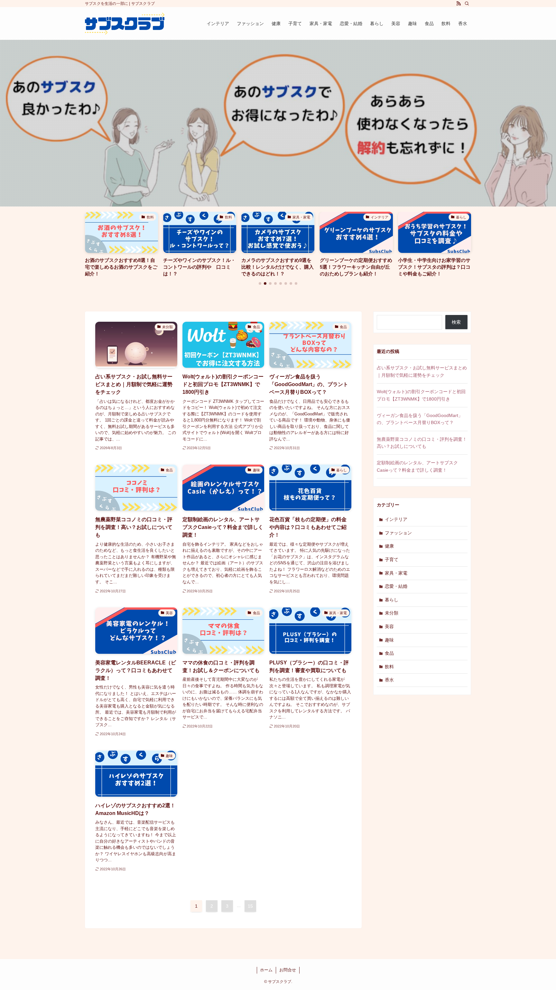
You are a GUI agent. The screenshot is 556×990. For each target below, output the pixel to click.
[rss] (458, 3)
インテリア (396, 519)
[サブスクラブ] (124, 23)
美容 (389, 626)
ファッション (398, 532)
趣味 (389, 640)
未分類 (391, 612)
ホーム (266, 969)
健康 (389, 546)
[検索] (467, 3)
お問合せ (287, 969)
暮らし (391, 599)
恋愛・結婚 (396, 586)
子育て (391, 559)
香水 (389, 679)
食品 (389, 653)
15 (250, 906)
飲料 (389, 666)
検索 (456, 322)
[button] (260, 283)
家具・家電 (396, 573)
